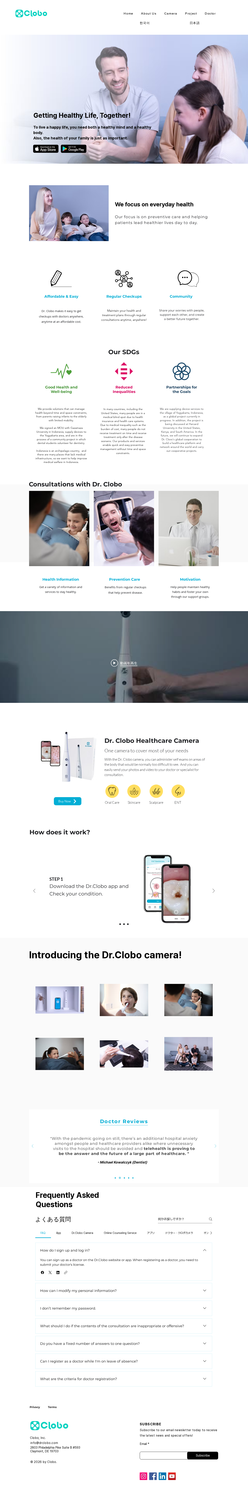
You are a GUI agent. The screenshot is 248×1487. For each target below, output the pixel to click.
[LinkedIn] (162, 1476)
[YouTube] (172, 1476)
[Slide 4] (128, 1177)
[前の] (34, 891)
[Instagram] (143, 1476)
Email (143, 1443)
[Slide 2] (119, 1177)
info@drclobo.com (44, 1443)
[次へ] (214, 891)
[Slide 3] (124, 1178)
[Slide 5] (132, 1177)
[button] (42, 1272)
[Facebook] (153, 1476)
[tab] (43, 1233)
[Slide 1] (120, 924)
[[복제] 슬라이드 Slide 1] (124, 924)
